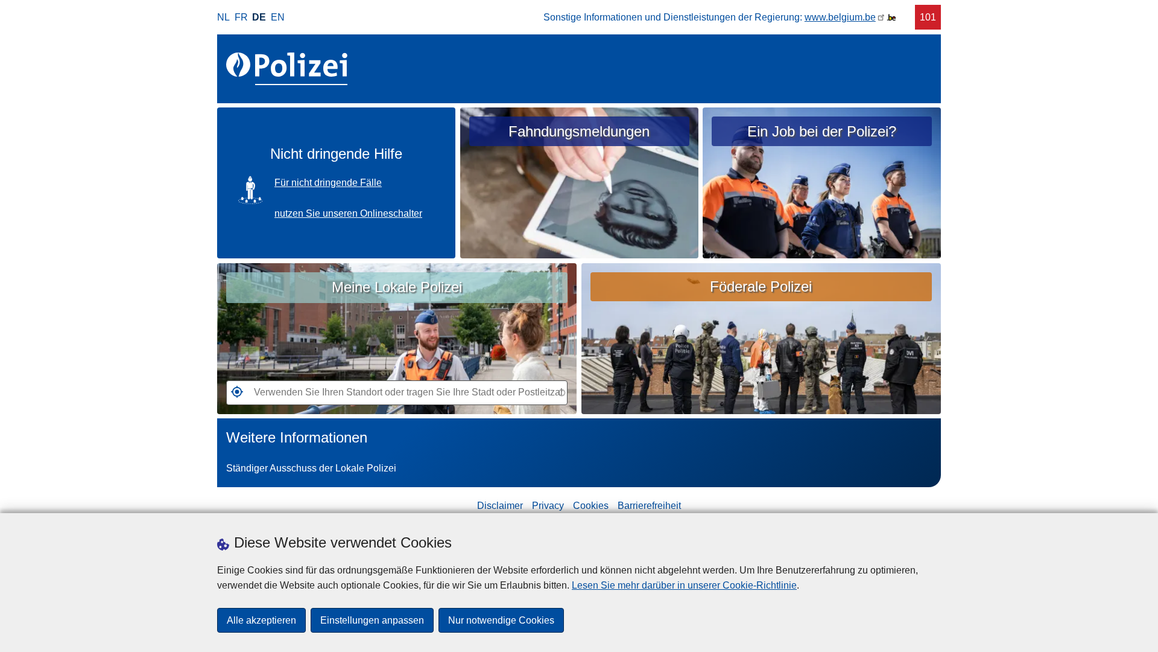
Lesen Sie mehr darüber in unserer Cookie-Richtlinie (684, 585)
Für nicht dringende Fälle (328, 182)
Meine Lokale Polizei (397, 287)
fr (241, 17)
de (259, 17)
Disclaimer (500, 505)
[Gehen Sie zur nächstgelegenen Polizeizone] (234, 395)
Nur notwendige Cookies (501, 620)
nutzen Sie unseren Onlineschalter (348, 213)
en (278, 17)
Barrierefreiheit (649, 505)
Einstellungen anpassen (372, 620)
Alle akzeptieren (261, 620)
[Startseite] (289, 69)
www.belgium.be (840, 17)
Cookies (591, 505)
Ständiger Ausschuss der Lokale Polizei (311, 468)
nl (223, 17)
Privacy (548, 505)
